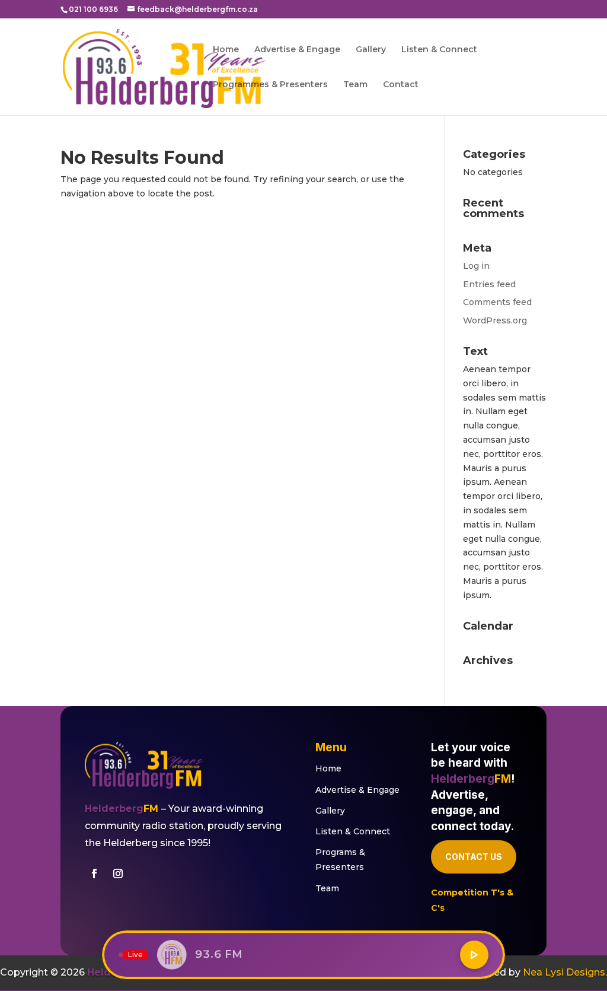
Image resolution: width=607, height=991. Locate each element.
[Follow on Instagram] (117, 873)
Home (226, 50)
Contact (400, 85)
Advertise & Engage (297, 50)
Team (355, 85)
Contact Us (473, 857)
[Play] (474, 955)
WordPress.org (495, 320)
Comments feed (497, 302)
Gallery (371, 50)
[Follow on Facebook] (94, 873)
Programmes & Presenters (270, 85)
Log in (476, 266)
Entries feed (489, 284)
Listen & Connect (439, 50)
